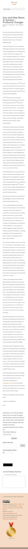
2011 (17, 25)
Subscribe (14, 438)
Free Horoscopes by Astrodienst (10, 474)
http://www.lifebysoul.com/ (10, 513)
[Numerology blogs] (11, 539)
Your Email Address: (9, 432)
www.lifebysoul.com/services (9, 383)
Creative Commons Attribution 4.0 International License (13, 507)
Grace (5, 25)
